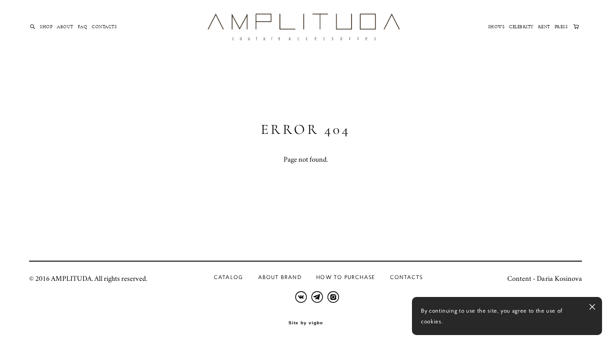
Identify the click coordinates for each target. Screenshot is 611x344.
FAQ (83, 27)
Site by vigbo (306, 323)
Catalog (228, 277)
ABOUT (65, 27)
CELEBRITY (521, 27)
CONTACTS (104, 27)
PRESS (561, 27)
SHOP (46, 27)
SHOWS (496, 27)
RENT (544, 27)
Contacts (406, 277)
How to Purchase (345, 277)
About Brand (279, 277)
